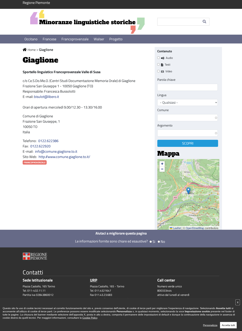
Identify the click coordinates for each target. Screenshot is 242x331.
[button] (188, 190)
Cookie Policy (89, 317)
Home (32, 49)
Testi (167, 64)
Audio (169, 58)
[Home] (87, 22)
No (163, 241)
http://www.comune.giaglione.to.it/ (64, 156)
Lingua (161, 95)
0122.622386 (48, 140)
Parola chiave (166, 79)
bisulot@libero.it (46, 96)
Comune (163, 110)
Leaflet (176, 228)
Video (168, 71)
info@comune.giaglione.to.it (56, 151)
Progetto (116, 39)
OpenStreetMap (195, 228)
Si (154, 241)
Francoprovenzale (75, 39)
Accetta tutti (228, 325)
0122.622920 (40, 146)
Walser (99, 39)
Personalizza (210, 325)
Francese (50, 39)
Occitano (31, 39)
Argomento (165, 125)
